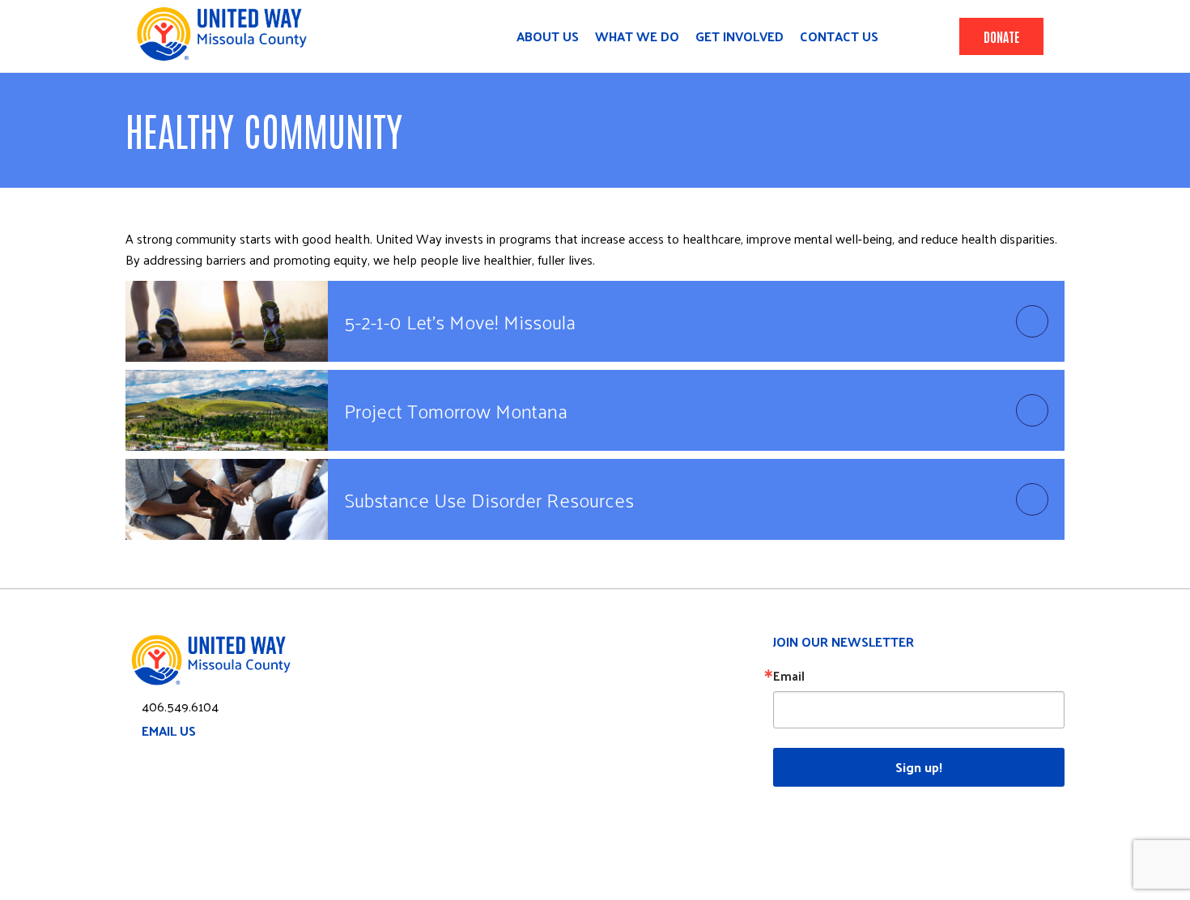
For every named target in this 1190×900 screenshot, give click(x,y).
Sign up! (918, 767)
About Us (547, 36)
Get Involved (739, 36)
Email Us (169, 730)
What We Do (637, 36)
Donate (1001, 36)
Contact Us (839, 36)
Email (789, 675)
